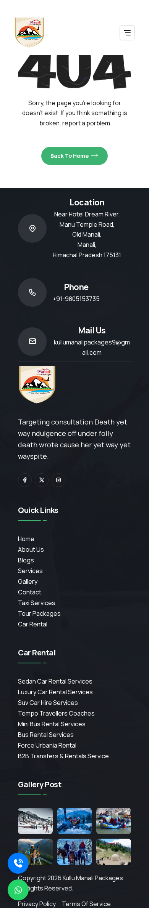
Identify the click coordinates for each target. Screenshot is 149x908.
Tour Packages (39, 613)
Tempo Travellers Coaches (56, 713)
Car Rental (32, 624)
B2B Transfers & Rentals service (63, 756)
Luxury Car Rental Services (55, 692)
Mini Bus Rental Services (52, 724)
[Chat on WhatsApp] (18, 889)
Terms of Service (86, 904)
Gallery (27, 581)
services (30, 571)
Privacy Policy (37, 904)
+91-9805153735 (76, 299)
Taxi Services (36, 603)
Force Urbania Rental (47, 745)
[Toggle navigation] (127, 32)
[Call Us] (18, 863)
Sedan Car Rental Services (55, 681)
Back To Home (69, 155)
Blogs (26, 560)
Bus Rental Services (46, 734)
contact (29, 592)
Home (26, 539)
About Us (31, 549)
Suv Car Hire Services (48, 702)
